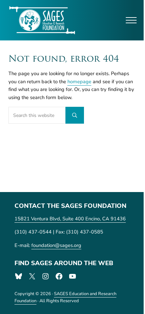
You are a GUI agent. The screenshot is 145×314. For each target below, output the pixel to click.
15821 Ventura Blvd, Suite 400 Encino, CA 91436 (70, 218)
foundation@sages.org (56, 245)
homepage (79, 81)
